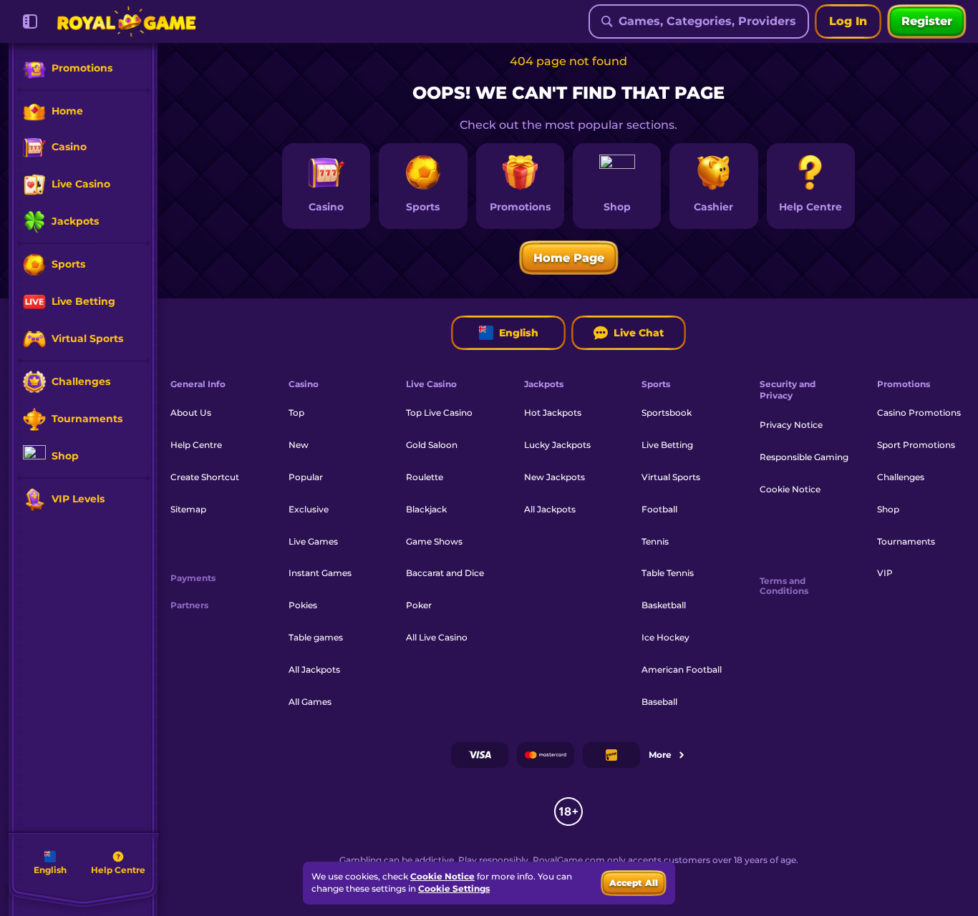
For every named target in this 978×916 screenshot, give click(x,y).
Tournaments (906, 541)
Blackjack (426, 509)
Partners (189, 605)
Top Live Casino (439, 412)
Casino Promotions (919, 412)
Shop (888, 509)
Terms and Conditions (784, 586)
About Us (190, 412)
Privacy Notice (791, 424)
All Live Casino (437, 637)
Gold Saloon (431, 444)
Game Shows (434, 541)
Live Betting (667, 444)
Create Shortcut (204, 477)
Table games (316, 637)
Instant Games (320, 572)
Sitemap (188, 509)
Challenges (900, 477)
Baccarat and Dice (445, 572)
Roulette (424, 477)
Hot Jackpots (552, 412)
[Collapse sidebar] (30, 21)
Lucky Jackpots (557, 444)
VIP (885, 572)
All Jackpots (314, 669)
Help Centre (196, 444)
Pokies (303, 605)
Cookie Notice (790, 489)
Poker (419, 605)
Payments (193, 578)
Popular (306, 477)
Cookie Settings (454, 889)
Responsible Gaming (804, 457)
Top (296, 412)
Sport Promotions (916, 444)
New (299, 444)
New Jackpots (554, 477)
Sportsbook (666, 412)
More (660, 754)
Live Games (313, 541)
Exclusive (309, 509)
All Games (310, 701)
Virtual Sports (670, 477)
